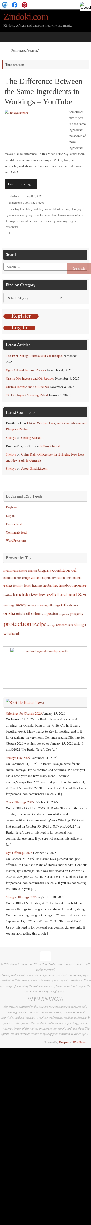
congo (26, 577)
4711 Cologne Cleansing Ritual (27, 395)
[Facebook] (14, 4)
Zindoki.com (26, 17)
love (34, 595)
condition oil (64, 570)
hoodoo (65, 585)
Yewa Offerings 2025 (20, 802)
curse (35, 577)
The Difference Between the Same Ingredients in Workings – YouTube (43, 91)
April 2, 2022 (34, 196)
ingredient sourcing (16, 215)
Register (11, 507)
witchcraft (12, 633)
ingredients (35, 215)
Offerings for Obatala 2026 (24, 713)
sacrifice (39, 221)
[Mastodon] (5, 4)
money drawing (37, 605)
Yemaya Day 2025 (18, 758)
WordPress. (79, 1042)
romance (61, 624)
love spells (47, 595)
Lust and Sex (72, 594)
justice (8, 595)
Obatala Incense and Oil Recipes (27, 386)
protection (18, 623)
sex (70, 624)
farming (66, 209)
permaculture (24, 221)
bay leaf (33, 209)
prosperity (76, 613)
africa (7, 570)
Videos (39, 202)
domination (73, 577)
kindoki (21, 594)
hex (55, 585)
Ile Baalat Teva (31, 702)
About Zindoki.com (34, 468)
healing (37, 585)
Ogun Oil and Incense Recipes (26, 370)
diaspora (45, 577)
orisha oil (23, 613)
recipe (39, 624)
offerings (10, 221)
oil (63, 604)
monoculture (74, 215)
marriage (9, 605)
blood (56, 209)
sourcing (51, 221)
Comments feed (16, 532)
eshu (8, 585)
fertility (18, 585)
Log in (10, 515)
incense (79, 585)
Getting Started (31, 437)
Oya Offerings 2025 (19, 852)
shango (80, 624)
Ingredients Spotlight (21, 202)
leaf (54, 215)
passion (52, 613)
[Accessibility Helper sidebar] (85, 5)
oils (69, 605)
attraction (32, 570)
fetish (27, 585)
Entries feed (14, 524)
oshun (36, 613)
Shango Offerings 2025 (21, 897)
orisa (75, 605)
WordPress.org (16, 540)
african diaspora (18, 570)
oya (44, 614)
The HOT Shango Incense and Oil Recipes (34, 355)
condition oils (12, 577)
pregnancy (64, 614)
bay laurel (21, 209)
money (21, 604)
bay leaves (45, 209)
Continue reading (19, 184)
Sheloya (14, 196)
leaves (62, 215)
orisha (9, 613)
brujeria (44, 570)
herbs (47, 585)
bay (12, 209)
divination (58, 577)
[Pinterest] (24, 4)
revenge (51, 625)
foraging (77, 209)
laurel (47, 215)
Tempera (64, 1042)
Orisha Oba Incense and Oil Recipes (30, 378)
